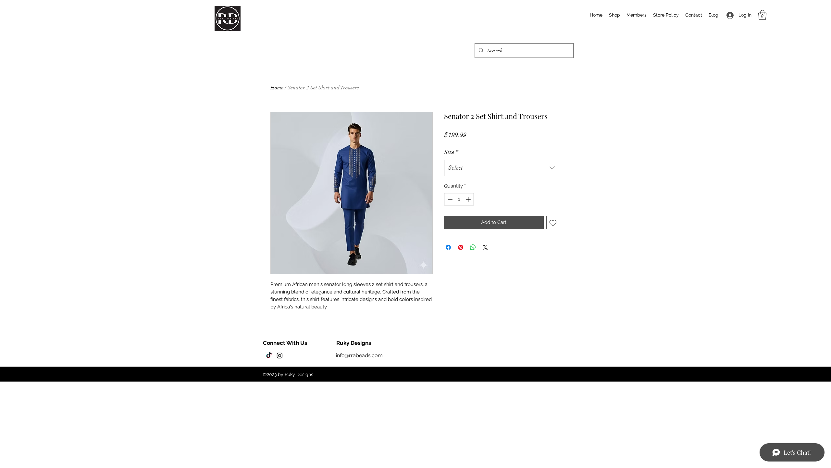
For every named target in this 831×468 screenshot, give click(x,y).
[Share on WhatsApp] (473, 247)
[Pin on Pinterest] (461, 247)
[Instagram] (279, 355)
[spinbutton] (459, 199)
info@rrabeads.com (359, 355)
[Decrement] (449, 199)
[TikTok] (269, 355)
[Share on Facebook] (448, 247)
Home (276, 87)
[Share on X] (485, 247)
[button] (762, 15)
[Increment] (469, 199)
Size (451, 152)
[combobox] (501, 168)
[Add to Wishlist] (553, 222)
